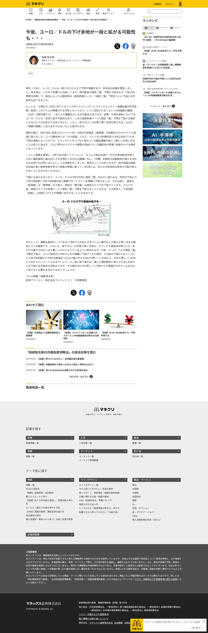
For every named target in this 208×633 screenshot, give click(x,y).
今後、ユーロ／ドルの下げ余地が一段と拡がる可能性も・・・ (87, 19)
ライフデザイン (89, 479)
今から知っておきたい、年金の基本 (96, 488)
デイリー (151, 28)
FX (31, 73)
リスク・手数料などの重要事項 (94, 614)
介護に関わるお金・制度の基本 (94, 496)
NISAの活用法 (32, 488)
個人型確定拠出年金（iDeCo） (147, 519)
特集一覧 (30, 485)
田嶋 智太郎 (48, 57)
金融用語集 (33, 534)
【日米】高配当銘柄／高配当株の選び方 (45, 511)
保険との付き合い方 (88, 504)
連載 (29, 451)
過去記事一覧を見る (79, 376)
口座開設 (157, 3)
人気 (83, 437)
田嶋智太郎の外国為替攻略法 (46, 19)
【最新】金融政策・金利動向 (40, 492)
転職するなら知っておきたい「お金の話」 (99, 512)
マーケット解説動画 (88, 460)
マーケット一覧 (86, 456)
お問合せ (128, 622)
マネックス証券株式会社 (101, 622)
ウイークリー (163, 28)
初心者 (137, 451)
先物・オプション (140, 508)
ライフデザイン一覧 (88, 485)
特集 (29, 479)
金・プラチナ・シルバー (144, 512)
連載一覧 (30, 456)
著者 (136, 437)
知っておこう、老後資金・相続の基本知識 (99, 492)
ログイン (170, 3)
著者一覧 (136, 443)
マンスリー (177, 28)
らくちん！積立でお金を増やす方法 (43, 507)
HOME (29, 19)
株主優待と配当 (33, 515)
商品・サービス (142, 479)
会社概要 (118, 622)
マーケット (87, 451)
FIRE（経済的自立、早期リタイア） (96, 500)
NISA (134, 515)
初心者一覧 (137, 456)
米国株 (135, 488)
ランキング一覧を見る (160, 106)
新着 (29, 437)
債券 (134, 500)
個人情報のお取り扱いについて (94, 618)
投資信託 (136, 496)
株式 (134, 485)
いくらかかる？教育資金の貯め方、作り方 (99, 508)
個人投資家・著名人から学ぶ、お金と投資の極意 (49, 519)
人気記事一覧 (85, 443)
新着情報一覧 (32, 443)
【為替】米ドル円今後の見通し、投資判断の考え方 (49, 502)
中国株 (135, 492)
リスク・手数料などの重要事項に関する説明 (156, 579)
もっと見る (47, 64)
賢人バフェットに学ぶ (36, 496)
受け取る (196, 627)
